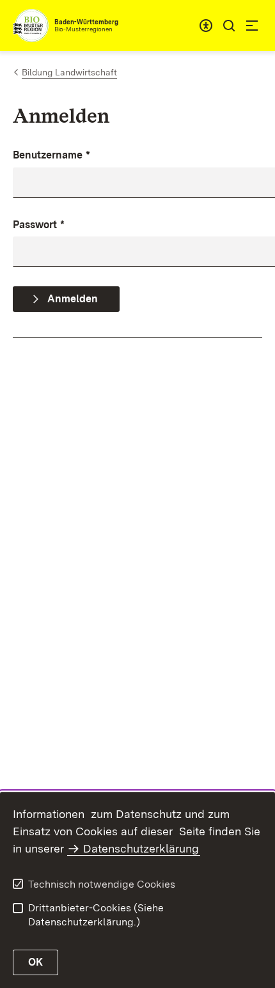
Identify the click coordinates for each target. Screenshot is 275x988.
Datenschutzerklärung (141, 848)
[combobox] (206, 25)
